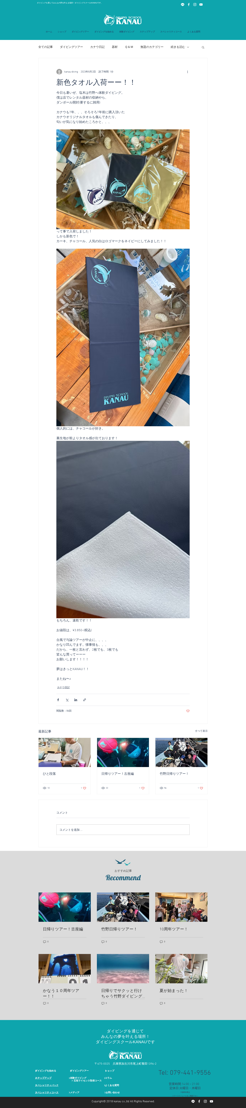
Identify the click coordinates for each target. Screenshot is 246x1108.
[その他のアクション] (187, 72)
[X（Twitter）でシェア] (67, 700)
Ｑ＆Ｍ (129, 47)
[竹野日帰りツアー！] (181, 752)
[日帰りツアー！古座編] (123, 752)
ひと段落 (49, 774)
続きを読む (178, 47)
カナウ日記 (97, 47)
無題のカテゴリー (152, 47)
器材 (115, 47)
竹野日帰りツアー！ (174, 774)
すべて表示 (201, 731)
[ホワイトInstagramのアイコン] (195, 4)
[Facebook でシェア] (58, 700)
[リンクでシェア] (84, 700)
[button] (147, 32)
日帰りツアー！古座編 (117, 774)
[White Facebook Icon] (189, 4)
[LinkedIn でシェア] (75, 700)
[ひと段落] (65, 752)
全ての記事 (45, 47)
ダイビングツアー (71, 47)
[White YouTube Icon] (201, 4)
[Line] (183, 4)
